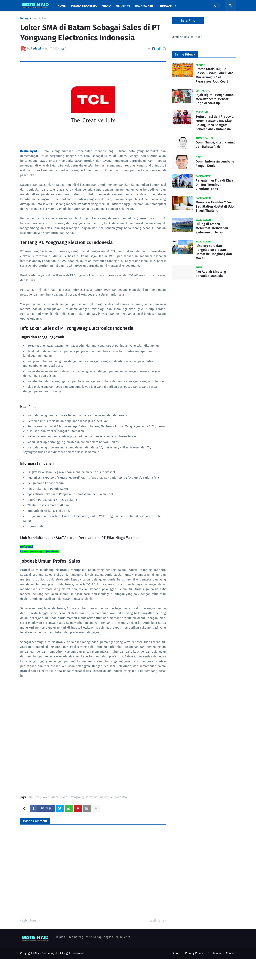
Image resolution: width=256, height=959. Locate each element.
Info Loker (39, 18)
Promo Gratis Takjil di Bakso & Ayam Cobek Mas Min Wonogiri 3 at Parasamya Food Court (214, 75)
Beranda (25, 18)
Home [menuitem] (62, 5)
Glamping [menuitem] (123, 5)
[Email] (87, 808)
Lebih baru (29, 920)
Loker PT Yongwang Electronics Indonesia (86, 797)
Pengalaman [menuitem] (167, 5)
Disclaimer (214, 953)
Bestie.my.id (49, 953)
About (176, 953)
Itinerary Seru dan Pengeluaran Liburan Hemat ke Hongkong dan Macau (214, 252)
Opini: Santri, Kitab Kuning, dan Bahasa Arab (215, 144)
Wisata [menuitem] (106, 5)
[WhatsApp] (164, 49)
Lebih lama (157, 920)
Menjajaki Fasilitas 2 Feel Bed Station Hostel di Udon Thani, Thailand (215, 206)
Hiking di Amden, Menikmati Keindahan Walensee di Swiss (212, 228)
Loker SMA (120, 797)
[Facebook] (153, 49)
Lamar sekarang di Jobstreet (39, 551)
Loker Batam (50, 797)
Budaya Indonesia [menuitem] (83, 5)
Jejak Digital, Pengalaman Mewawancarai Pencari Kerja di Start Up (215, 99)
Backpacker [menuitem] (144, 5)
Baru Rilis (188, 20)
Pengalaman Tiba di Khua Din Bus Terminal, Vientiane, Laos (214, 185)
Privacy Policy (194, 953)
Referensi (26, 546)
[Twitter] (159, 49)
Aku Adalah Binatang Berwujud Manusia (211, 274)
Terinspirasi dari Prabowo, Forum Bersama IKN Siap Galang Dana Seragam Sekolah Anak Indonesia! (215, 123)
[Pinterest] (78, 808)
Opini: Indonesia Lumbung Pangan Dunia (215, 163)
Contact (231, 953)
